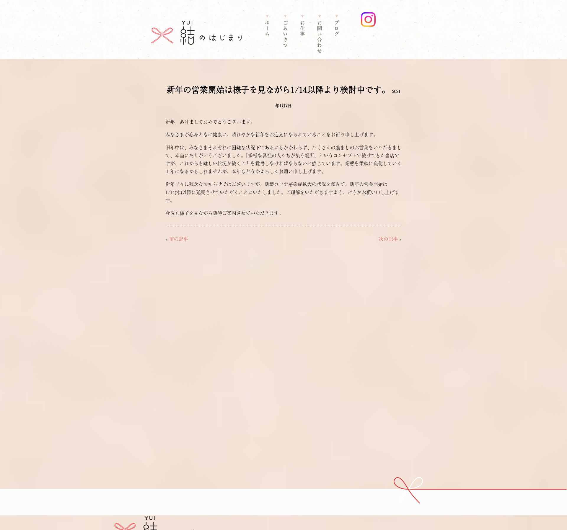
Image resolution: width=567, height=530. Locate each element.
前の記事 (178, 238)
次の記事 (388, 238)
